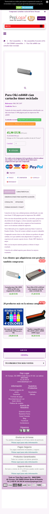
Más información (27, 7)
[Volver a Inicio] (4, 41)
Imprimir (12, 173)
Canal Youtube (24, 416)
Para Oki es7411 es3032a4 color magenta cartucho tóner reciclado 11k (35, 289)
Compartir (22, 178)
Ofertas (32, 394)
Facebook (24, 421)
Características (23, 192)
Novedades (32, 392)
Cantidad (10, 143)
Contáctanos (24, 423)
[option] (13, 280)
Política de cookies (16, 403)
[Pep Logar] (22, 18)
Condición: (8, 106)
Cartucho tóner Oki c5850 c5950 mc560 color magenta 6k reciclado (13, 289)
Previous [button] (40, 261)
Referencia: (9, 103)
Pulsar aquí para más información (25, 442)
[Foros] (28, 430)
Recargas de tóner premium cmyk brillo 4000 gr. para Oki (13, 331)
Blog (24, 418)
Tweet (11, 178)
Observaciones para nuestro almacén (19, 197)
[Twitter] (24, 430)
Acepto (19, 7)
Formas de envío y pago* (14, 207)
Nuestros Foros (24, 414)
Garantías (16, 394)
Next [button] (44, 261)
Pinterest (12, 182)
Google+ (36, 178)
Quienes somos (24, 411)
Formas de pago (17, 397)
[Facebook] (21, 430)
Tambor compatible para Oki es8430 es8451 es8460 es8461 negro (35, 331)
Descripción (9, 192)
